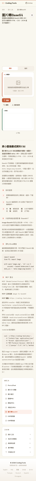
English (5, 470)
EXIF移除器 (11, 421)
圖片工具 (10, 10)
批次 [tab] (26, 68)
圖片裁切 (11, 394)
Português (18, 476)
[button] (18, 86)
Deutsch (18, 473)
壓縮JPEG (11, 403)
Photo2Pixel (12, 385)
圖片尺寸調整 (12, 390)
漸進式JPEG (12, 407)
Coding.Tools (11, 3)
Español (26, 473)
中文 (12, 470)
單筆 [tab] (10, 68)
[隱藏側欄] (32, 15)
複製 (7, 105)
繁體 (17, 470)
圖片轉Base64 (12, 412)
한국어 (31, 470)
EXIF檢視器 (11, 416)
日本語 (24, 470)
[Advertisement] (18, 45)
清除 (7, 100)
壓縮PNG (11, 398)
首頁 (3, 10)
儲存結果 (17, 105)
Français (9, 473)
